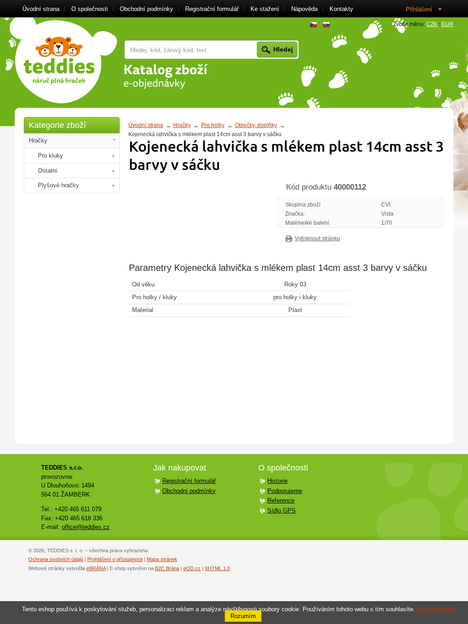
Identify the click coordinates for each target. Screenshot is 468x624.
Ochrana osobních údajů (55, 559)
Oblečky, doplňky (256, 125)
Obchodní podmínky (189, 490)
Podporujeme (284, 490)
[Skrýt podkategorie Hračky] (114, 139)
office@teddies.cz (86, 527)
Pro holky (212, 125)
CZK (431, 24)
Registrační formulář (189, 480)
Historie (277, 480)
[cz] (313, 24)
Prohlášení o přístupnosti (115, 559)
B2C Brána (167, 568)
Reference (280, 500)
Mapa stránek (162, 559)
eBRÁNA (96, 568)
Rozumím (243, 616)
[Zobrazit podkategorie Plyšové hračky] (113, 186)
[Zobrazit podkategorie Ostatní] (113, 171)
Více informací (436, 609)
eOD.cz (192, 568)
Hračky (182, 125)
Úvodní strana (145, 125)
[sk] (326, 24)
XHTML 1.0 (217, 568)
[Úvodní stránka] (63, 60)
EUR (447, 24)
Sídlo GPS (281, 510)
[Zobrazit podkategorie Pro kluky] (113, 156)
